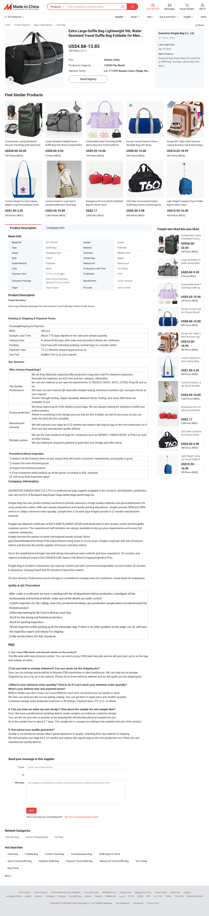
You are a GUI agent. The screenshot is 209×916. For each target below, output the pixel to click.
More (161, 65)
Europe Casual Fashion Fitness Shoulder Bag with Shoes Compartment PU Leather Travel (191, 310)
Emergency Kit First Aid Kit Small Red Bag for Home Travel (191, 408)
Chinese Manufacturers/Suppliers (65, 892)
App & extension (167, 16)
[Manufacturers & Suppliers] (21, 6)
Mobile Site (175, 892)
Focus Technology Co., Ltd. (83, 903)
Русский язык (75, 896)
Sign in (202, 8)
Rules (203, 16)
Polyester (122, 247)
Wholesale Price (109, 892)
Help (149, 16)
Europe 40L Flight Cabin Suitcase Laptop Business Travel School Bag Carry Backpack (191, 335)
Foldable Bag (31, 854)
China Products (41, 892)
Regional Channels (143, 892)
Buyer (134, 16)
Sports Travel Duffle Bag (20, 861)
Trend (49, 258)
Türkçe (168, 896)
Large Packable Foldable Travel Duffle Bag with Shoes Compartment (191, 261)
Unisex (120, 242)
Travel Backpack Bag (81, 854)
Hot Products (24, 892)
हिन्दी (148, 896)
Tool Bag (58, 837)
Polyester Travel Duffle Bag (79, 861)
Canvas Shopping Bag (36, 837)
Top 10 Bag (141, 861)
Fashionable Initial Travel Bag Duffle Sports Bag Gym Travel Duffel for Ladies (191, 286)
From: (21, 767)
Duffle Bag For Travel (109, 854)
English (28, 896)
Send (31, 810)
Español (38, 896)
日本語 (140, 896)
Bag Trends (13, 868)
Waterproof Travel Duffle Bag (114, 861)
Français (62, 896)
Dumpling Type (53, 252)
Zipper (120, 258)
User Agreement (123, 903)
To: (23, 774)
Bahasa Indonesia (195, 896)
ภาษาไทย (158, 896)
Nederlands (111, 896)
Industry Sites (125, 892)
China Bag (13, 854)
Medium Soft (123, 252)
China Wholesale (91, 892)
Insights (187, 892)
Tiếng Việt (179, 896)
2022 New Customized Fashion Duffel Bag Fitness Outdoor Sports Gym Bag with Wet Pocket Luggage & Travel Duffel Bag (191, 433)
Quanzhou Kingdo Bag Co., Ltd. (176, 33)
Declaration (138, 903)
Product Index (161, 892)
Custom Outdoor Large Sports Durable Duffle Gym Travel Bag (191, 384)
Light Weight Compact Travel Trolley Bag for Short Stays (191, 457)
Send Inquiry (88, 79)
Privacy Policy (153, 903)
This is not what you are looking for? (44, 816)
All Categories (15, 16)
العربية (122, 896)
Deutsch (98, 896)
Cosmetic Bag (12, 837)
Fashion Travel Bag (54, 854)
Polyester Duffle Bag (49, 861)
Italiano (88, 896)
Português (50, 896)
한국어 (131, 896)
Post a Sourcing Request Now (81, 816)
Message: (19, 782)
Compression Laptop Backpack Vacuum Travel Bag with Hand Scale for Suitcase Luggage (191, 237)
